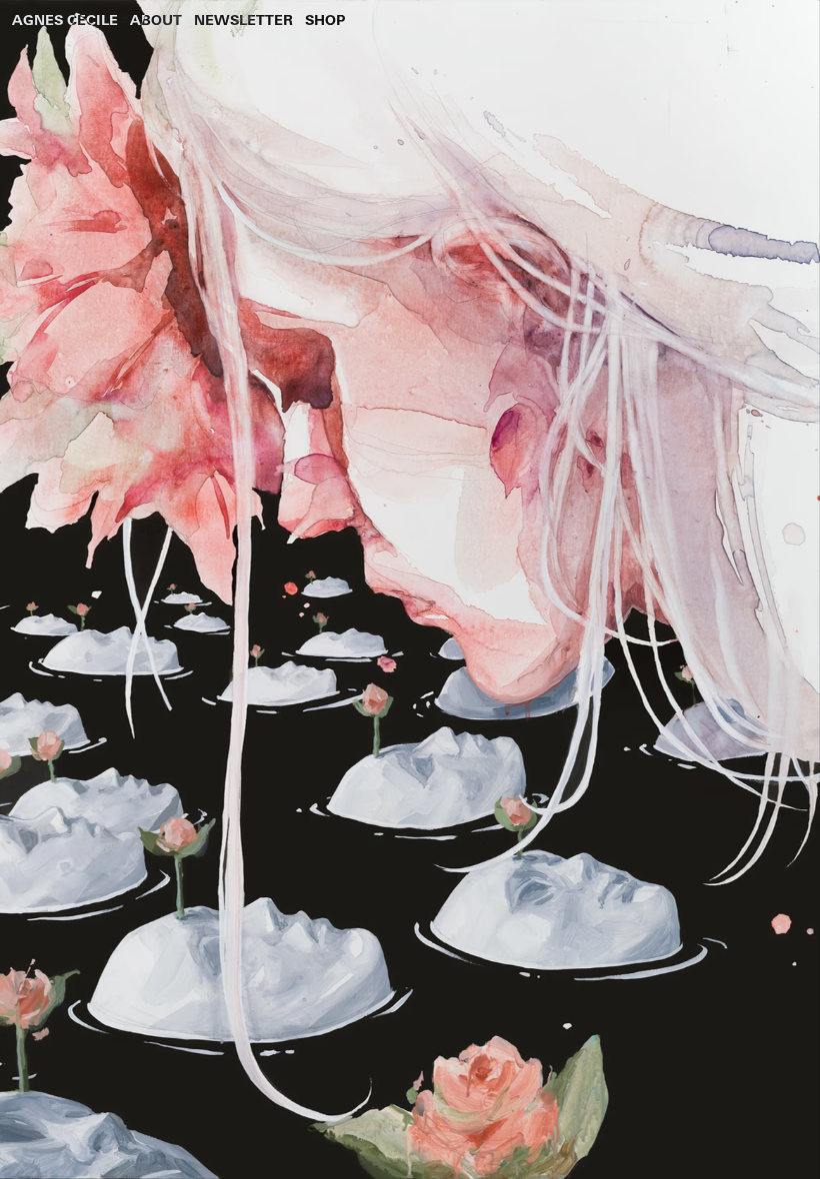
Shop (325, 20)
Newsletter (243, 20)
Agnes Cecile (65, 20)
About (156, 20)
